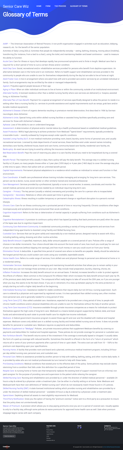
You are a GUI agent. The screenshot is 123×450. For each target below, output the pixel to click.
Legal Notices (49, 434)
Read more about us (9, 436)
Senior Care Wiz (16, 6)
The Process (60, 6)
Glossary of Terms (79, 6)
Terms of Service (50, 432)
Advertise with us (50, 440)
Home (38, 6)
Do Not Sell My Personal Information (111, 447)
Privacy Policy (49, 429)
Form (48, 6)
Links (47, 436)
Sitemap (48, 438)
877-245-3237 (110, 429)
